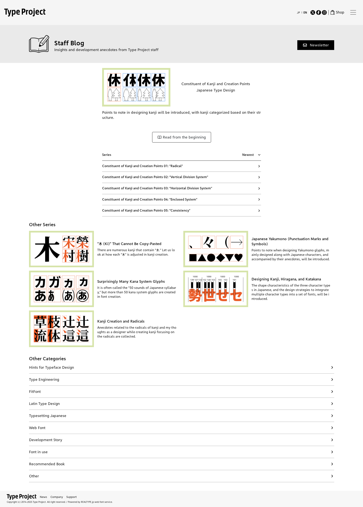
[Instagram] (324, 12)
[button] (315, 45)
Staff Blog (69, 43)
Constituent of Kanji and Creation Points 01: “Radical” (142, 166)
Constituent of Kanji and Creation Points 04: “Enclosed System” (149, 199)
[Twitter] (312, 12)
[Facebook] (318, 12)
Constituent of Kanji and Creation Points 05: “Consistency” (146, 210)
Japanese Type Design (215, 90)
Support (71, 497)
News (43, 497)
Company (56, 497)
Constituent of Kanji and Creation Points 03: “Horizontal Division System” (157, 188)
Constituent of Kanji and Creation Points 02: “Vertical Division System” (155, 177)
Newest (248, 154)
